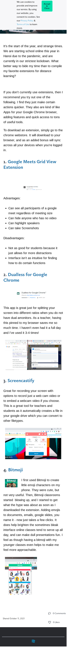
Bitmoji (15, 470)
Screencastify (21, 380)
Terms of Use (23, 24)
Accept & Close (47, 6)
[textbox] (33, 319)
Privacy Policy (27, 20)
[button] (49, 613)
